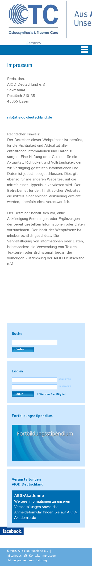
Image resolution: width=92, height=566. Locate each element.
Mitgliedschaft (17, 556)
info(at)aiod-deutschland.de (29, 117)
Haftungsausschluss (20, 560)
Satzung (41, 560)
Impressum (49, 556)
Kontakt (34, 556)
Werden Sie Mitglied (52, 394)
